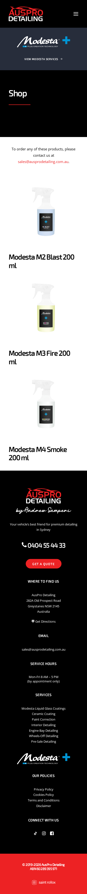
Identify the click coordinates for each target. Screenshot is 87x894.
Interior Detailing (43, 725)
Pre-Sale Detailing (43, 741)
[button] (76, 14)
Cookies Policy (43, 794)
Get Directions (45, 621)
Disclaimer (43, 806)
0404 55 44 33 (45, 545)
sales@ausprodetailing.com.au (43, 161)
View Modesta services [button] (41, 58)
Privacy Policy (43, 789)
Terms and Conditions (43, 800)
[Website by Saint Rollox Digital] (43, 882)
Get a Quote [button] (43, 564)
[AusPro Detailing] (26, 14)
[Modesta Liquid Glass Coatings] (43, 41)
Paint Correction (43, 719)
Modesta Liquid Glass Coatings (43, 708)
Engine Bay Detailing (43, 730)
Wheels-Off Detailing (43, 736)
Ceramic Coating (43, 714)
